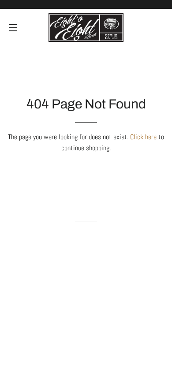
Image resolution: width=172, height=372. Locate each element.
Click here (143, 136)
